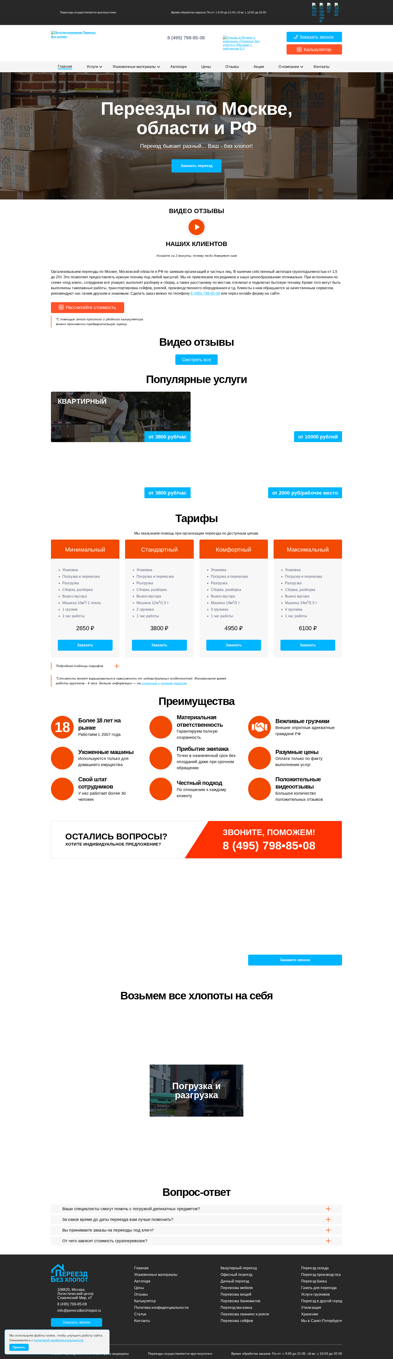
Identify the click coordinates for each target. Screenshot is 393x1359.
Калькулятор (317, 49)
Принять (19, 1347)
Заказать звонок (317, 37)
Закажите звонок (295, 960)
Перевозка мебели (237, 1288)
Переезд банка (314, 1281)
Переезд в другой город (321, 1301)
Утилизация (311, 1307)
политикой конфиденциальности (58, 1340)
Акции (259, 67)
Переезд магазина (236, 1307)
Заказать (85, 645)
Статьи (140, 1314)
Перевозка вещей (236, 1294)
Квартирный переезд (239, 1268)
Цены (206, 67)
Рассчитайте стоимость (91, 307)
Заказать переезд (196, 166)
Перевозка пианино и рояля (245, 1314)
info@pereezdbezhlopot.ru (79, 1310)
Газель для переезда (319, 1288)
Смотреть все (196, 359)
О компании (289, 67)
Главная (65, 66)
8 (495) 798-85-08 (186, 37)
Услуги (92, 67)
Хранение (309, 1314)
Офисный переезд (236, 1275)
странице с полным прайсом (164, 683)
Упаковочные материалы (134, 67)
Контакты (322, 67)
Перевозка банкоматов (240, 1301)
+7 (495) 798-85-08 (96, 946)
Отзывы (232, 67)
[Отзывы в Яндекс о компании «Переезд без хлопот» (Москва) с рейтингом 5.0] (245, 43)
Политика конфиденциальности (161, 1307)
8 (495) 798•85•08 (269, 845)
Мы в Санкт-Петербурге (321, 1321)
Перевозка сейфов (237, 1321)
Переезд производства (321, 1275)
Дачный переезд (235, 1281)
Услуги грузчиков (315, 1294)
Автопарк (178, 67)
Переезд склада (315, 1268)
